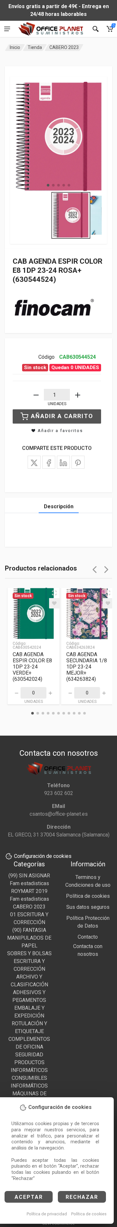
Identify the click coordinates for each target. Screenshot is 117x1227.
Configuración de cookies (43, 856)
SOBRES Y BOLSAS (29, 953)
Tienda (35, 47)
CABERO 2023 (64, 47)
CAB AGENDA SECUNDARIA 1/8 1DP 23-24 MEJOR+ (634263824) (86, 666)
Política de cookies (89, 1213)
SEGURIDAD (29, 1055)
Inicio (15, 47)
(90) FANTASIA (29, 930)
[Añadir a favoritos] (54, 603)
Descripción (58, 506)
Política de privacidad (47, 1213)
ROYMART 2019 (29, 891)
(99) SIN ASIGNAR (29, 875)
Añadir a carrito (62, 416)
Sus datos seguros (88, 907)
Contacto (88, 937)
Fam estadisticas (29, 883)
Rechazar (82, 1197)
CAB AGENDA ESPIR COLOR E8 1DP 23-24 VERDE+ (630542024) (32, 666)
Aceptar (29, 1197)
